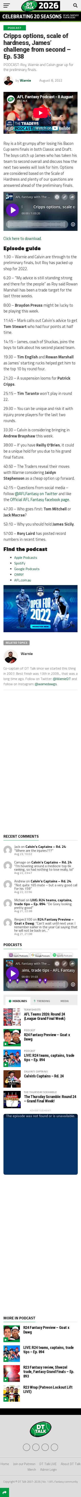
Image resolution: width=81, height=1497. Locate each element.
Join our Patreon (24, 1463)
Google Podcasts (27, 568)
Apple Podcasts (25, 557)
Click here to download (22, 238)
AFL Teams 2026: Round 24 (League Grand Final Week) (44, 1016)
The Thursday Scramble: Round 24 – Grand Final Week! (50, 1098)
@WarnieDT (62, 678)
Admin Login (48, 1469)
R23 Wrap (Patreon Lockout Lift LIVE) (48, 1389)
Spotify (19, 563)
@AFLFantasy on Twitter (36, 494)
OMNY (19, 574)
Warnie (25, 80)
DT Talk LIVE (48, 1463)
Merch (32, 1469)
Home (5, 1463)
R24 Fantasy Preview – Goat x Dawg (47, 1036)
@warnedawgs (46, 683)
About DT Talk (71, 1463)
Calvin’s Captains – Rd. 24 (45, 846)
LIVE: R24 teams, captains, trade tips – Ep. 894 (43, 901)
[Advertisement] (35, 765)
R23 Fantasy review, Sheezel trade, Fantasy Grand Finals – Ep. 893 (48, 1371)
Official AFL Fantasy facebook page (39, 499)
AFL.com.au (22, 580)
